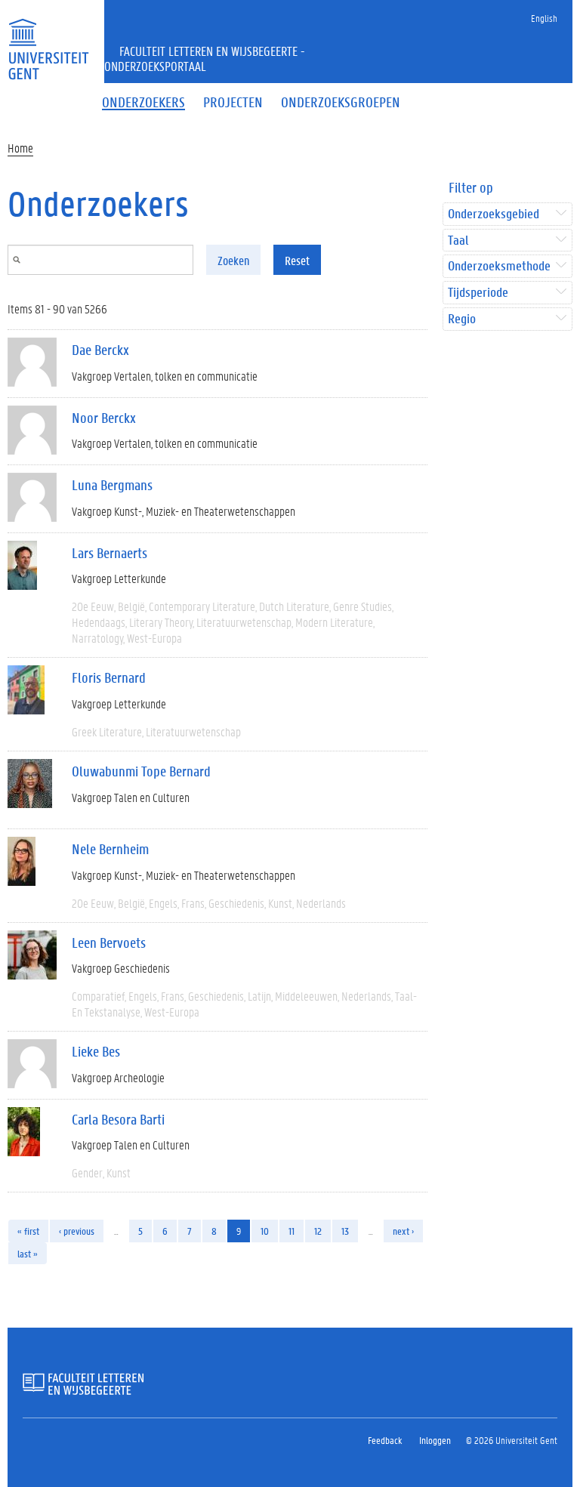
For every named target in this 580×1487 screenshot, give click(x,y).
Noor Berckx (104, 418)
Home (20, 148)
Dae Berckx (100, 350)
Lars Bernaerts (109, 553)
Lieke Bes (96, 1051)
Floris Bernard (109, 677)
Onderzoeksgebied (493, 214)
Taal (458, 240)
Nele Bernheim (110, 849)
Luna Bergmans (112, 485)
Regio (462, 319)
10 (265, 1230)
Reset (297, 260)
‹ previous (76, 1230)
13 (345, 1230)
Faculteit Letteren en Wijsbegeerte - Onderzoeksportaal (204, 58)
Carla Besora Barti (118, 1119)
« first (28, 1230)
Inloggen (435, 1439)
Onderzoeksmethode (499, 266)
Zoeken (233, 260)
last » (27, 1253)
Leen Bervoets (109, 942)
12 (318, 1230)
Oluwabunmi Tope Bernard (141, 771)
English (544, 17)
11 (291, 1230)
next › (403, 1230)
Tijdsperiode (478, 292)
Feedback (385, 1439)
